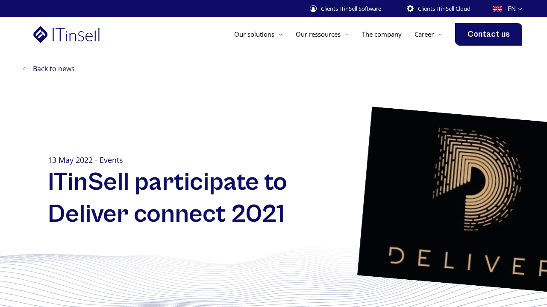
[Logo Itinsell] (80, 34)
